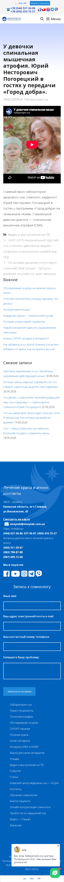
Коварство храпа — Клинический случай (28, 315)
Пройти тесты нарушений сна (28, 813)
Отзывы (14, 759)
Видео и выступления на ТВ (29, 234)
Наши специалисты (21, 710)
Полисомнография (21, 716)
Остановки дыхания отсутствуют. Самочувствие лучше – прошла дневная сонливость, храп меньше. (30, 268)
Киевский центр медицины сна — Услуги (34, 783)
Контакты (15, 789)
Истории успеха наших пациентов (24, 321)
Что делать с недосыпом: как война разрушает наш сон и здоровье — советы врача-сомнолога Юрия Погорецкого (31, 402)
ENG (20, 3)
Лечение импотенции (16, 309)
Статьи (14, 777)
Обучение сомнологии (23, 795)
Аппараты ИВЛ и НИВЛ (24, 747)
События (15, 771)
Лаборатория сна (21, 704)
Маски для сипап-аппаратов (27, 753)
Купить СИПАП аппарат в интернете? (26, 338)
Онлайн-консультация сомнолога (30, 807)
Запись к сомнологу (40, 3)
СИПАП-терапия (20, 729)
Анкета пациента (20, 801)
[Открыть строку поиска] (42, 19)
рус (16, 3)
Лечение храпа (19, 735)
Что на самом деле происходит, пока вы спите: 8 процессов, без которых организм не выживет (31, 417)
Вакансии (15, 825)
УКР (25, 3)
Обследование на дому (24, 722)
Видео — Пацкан (20, 819)
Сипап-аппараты (20, 741)
